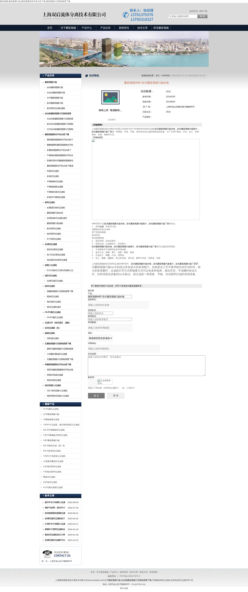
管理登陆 (153, 572)
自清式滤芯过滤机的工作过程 (55, 519)
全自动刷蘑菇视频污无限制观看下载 (60, 119)
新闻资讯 (124, 27)
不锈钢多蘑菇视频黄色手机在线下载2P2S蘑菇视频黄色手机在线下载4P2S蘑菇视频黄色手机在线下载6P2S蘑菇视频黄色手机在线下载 (60, 156)
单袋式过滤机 (53, 171)
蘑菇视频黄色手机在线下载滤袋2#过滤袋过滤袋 (60, 166)
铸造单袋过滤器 (54, 380)
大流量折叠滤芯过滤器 (57, 354)
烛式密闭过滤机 (54, 234)
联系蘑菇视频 (161, 27)
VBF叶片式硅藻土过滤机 (54, 456)
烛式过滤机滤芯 (54, 307)
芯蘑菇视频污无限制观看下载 (58, 343)
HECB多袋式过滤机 (52, 451)
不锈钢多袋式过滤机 (56, 192)
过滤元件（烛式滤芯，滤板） (58, 322)
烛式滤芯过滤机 (54, 302)
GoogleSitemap (138, 584)
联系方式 (144, 572)
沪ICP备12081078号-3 (129, 576)
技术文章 (142, 27)
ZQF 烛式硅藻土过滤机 (57, 390)
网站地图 (124, 588)
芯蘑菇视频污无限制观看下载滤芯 (60, 360)
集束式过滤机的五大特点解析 (55, 535)
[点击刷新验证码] (105, 382)
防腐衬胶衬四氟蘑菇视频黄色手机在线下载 (60, 161)
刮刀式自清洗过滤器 (56, 254)
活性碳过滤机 (53, 338)
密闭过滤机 (50, 202)
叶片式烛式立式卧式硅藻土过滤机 (60, 271)
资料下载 (203, 11)
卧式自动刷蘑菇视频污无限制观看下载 (60, 124)
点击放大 (111, 119)
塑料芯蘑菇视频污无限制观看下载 (60, 349)
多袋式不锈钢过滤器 (56, 197)
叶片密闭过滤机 (54, 239)
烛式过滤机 (50, 286)
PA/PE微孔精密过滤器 (53, 487)
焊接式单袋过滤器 (55, 375)
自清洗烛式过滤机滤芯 (57, 218)
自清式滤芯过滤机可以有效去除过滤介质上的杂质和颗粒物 (55, 541)
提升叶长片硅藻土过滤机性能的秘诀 (55, 503)
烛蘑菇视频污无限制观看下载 (60, 291)
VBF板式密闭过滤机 (52, 472)
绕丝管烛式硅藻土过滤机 (58, 396)
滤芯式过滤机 (51, 275)
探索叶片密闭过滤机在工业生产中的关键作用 (55, 530)
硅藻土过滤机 (51, 265)
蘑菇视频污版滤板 (55, 223)
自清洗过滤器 (51, 244)
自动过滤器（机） (53, 328)
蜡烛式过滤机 (53, 296)
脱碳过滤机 (50, 333)
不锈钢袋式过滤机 (55, 181)
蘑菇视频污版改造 (55, 213)
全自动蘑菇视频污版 (56, 92)
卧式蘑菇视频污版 (55, 103)
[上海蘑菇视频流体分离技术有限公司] (100, 10)
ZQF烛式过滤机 (50, 482)
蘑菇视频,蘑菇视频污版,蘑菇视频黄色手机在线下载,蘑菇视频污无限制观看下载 (35, 1)
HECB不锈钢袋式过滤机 (54, 430)
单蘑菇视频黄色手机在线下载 (58, 364)
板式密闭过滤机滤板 (56, 108)
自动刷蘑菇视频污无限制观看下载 (58, 114)
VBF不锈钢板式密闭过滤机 (55, 435)
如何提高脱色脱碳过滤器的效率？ (55, 514)
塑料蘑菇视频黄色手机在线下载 (60, 140)
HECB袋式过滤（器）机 (54, 445)
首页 (49, 27)
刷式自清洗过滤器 (55, 249)
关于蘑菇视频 (68, 27)
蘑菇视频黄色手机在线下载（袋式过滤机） (57, 135)
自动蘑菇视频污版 (55, 87)
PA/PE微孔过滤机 (53, 312)
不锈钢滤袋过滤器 (55, 187)
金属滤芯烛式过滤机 (56, 207)
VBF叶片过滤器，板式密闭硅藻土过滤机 (61, 425)
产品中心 (87, 27)
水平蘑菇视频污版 (55, 98)
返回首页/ (193, 11)
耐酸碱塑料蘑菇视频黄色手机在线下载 (60, 145)
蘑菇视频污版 (51, 82)
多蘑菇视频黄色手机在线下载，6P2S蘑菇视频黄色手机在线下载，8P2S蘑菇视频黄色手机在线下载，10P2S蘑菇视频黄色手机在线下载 (60, 151)
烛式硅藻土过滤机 (53, 385)
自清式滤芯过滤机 (55, 281)
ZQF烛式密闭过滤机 (52, 466)
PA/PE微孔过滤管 (55, 317)
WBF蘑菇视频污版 (51, 440)
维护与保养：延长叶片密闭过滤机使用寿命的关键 (55, 508)
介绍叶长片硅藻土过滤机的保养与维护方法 (55, 524)
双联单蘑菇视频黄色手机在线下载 (60, 370)
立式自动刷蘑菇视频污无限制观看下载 (60, 130)
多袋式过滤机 (53, 176)
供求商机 (166, 75)
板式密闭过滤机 (54, 228)
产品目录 (105, 27)
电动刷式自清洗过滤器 (57, 260)
